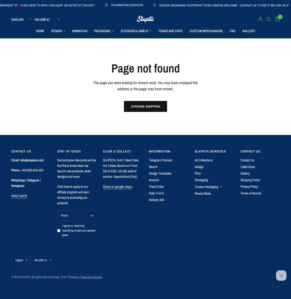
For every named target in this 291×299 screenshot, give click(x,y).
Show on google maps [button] (117, 186)
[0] (276, 19)
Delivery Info (156, 199)
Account (154, 180)
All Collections (204, 160)
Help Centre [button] (19, 196)
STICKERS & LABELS (134, 30)
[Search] (268, 19)
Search (153, 166)
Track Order (156, 186)
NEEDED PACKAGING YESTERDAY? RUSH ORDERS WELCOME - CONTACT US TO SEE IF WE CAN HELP (218, 5)
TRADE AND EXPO (170, 30)
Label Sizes (248, 166)
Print (198, 173)
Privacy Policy (249, 186)
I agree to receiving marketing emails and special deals (78, 230)
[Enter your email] (91, 215)
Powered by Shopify (91, 277)
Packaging (201, 180)
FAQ (233, 30)
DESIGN (56, 30)
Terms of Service (251, 193)
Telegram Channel (160, 160)
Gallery (245, 173)
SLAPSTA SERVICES (210, 151)
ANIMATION (79, 30)
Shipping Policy (250, 180)
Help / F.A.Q (156, 193)
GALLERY (248, 30)
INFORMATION (159, 151)
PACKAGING (102, 30)
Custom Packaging (206, 186)
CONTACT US (250, 151)
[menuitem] (40, 31)
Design (199, 166)
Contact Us (247, 160)
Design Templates (160, 173)
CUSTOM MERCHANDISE (206, 30)
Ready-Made (203, 193)
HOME (40, 30)
